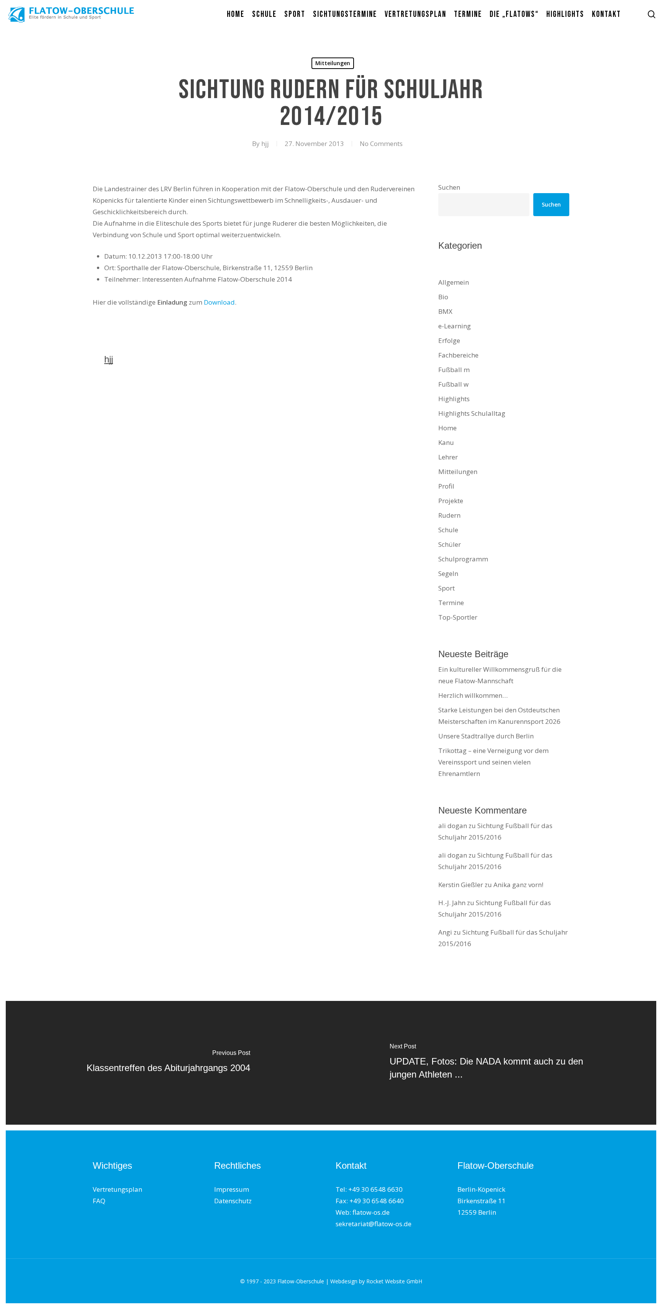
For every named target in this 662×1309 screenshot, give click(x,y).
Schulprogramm (463, 558)
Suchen (449, 187)
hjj (265, 143)
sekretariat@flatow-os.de (373, 1223)
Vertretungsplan (117, 1189)
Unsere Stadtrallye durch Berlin (486, 736)
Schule (448, 529)
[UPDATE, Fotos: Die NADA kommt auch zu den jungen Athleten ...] (493, 1063)
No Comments (381, 143)
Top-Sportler (457, 617)
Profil (446, 486)
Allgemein (453, 282)
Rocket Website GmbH (394, 1281)
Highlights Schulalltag (471, 413)
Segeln (448, 573)
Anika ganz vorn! (518, 884)
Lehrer (448, 457)
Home (447, 427)
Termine (451, 602)
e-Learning (454, 326)
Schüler (449, 544)
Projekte (450, 500)
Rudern (449, 515)
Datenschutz (233, 1200)
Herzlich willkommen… (473, 695)
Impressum (231, 1189)
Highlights (454, 398)
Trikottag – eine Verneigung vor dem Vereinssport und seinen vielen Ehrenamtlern (493, 762)
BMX (445, 311)
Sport (446, 588)
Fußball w (453, 384)
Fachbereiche (458, 355)
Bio (443, 296)
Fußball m (454, 369)
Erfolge (449, 340)
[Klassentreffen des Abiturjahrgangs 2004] (168, 1063)
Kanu (446, 442)
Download (219, 302)
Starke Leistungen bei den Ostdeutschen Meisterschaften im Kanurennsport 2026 (499, 715)
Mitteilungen (332, 63)
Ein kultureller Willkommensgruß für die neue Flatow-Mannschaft (500, 675)
